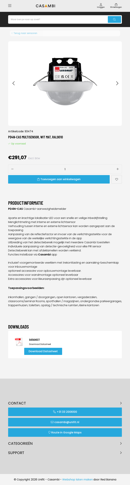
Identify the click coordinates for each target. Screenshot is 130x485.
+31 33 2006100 (67, 412)
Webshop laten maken (77, 479)
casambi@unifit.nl (66, 422)
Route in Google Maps (66, 432)
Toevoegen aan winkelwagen (60, 179)
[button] (13, 83)
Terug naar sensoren (25, 33)
